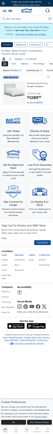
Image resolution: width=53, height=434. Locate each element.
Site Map (40, 343)
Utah (4, 255)
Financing (6, 302)
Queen (23, 54)
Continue (42, 242)
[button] (11, 3)
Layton (5, 265)
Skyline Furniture (20, 50)
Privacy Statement (11, 340)
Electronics (36, 44)
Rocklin (42, 260)
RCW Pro (6, 291)
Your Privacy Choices (39, 422)
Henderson (20, 260)
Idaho (32, 255)
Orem (4, 270)
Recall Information (16, 337)
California (44, 255)
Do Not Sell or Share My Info (24, 343)
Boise (31, 260)
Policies (46, 337)
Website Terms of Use (33, 337)
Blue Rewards (8, 307)
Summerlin (19, 270)
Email (4, 238)
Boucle (15, 54)
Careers (5, 297)
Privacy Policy (41, 416)
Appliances (21, 44)
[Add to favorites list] (48, 77)
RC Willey (6, 50)
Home (5, 337)
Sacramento (44, 265)
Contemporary (35, 50)
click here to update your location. (30, 34)
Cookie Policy (42, 340)
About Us (6, 312)
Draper (5, 260)
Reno (17, 265)
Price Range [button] (38, 63)
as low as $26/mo (35, 102)
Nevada (19, 255)
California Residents (28, 340)
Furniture (7, 44)
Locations (7, 251)
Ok (13, 422)
